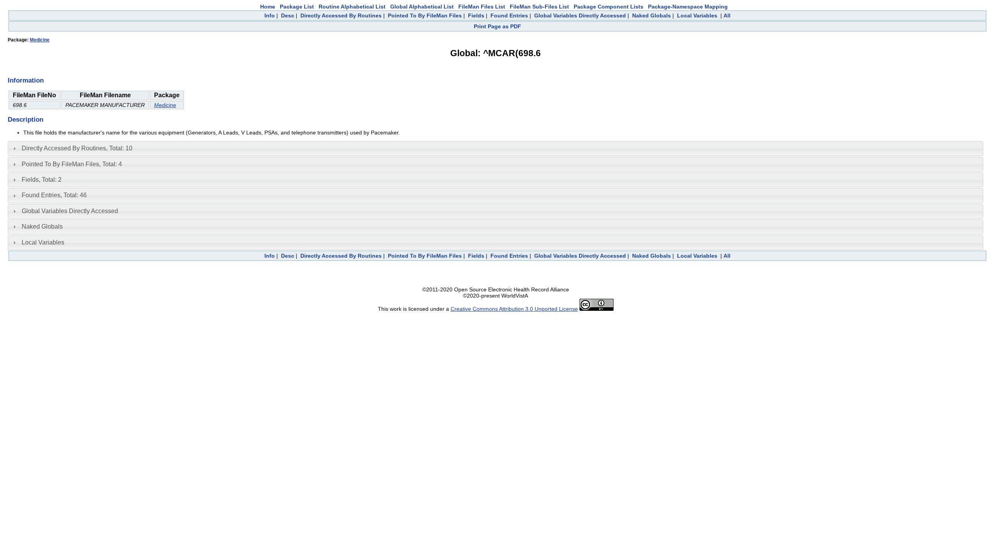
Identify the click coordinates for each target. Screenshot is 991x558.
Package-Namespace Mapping (688, 6)
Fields (476, 15)
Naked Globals (651, 15)
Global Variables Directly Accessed (580, 15)
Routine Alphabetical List (352, 6)
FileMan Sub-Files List (539, 6)
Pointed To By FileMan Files (425, 15)
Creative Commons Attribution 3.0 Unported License (514, 309)
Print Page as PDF (497, 26)
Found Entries (509, 15)
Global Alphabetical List (422, 6)
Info (269, 15)
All (727, 15)
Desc (287, 15)
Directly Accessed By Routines (341, 15)
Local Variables (697, 15)
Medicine (40, 40)
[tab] (495, 148)
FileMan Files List (481, 6)
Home (267, 6)
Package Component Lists (608, 6)
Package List (297, 6)
